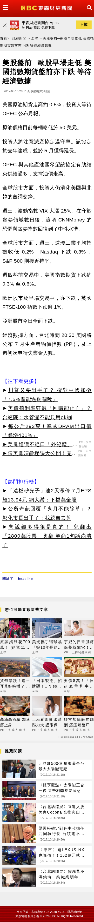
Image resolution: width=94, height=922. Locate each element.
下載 (83, 24)
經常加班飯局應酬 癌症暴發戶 (79, 722)
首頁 (3, 38)
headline (25, 579)
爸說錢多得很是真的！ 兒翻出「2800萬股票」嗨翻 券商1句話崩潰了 (47, 536)
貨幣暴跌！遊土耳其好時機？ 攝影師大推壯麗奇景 (15, 684)
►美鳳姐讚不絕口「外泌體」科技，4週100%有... (40, 445)
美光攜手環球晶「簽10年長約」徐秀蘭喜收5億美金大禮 (47, 645)
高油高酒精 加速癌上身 (15, 722)
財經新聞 (19, 38)
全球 (34, 38)
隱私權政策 (74, 912)
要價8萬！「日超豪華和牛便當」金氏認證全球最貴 (79, 684)
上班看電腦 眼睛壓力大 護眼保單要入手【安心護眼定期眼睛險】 (47, 722)
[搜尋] (88, 12)
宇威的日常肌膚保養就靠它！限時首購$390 (79, 645)
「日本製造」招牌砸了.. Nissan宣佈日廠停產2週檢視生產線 (47, 684)
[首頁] (47, 8)
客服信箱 (22, 912)
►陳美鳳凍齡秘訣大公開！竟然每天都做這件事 (39, 454)
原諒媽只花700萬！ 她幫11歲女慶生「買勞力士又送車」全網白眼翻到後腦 (15, 645)
